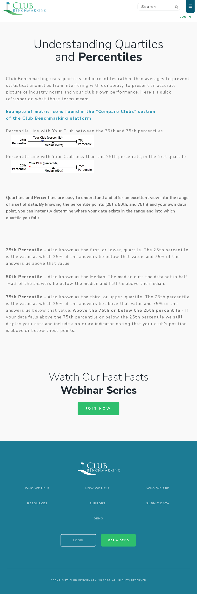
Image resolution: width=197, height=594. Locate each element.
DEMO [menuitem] (99, 518)
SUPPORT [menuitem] (97, 503)
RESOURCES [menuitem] (37, 503)
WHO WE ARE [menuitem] (158, 488)
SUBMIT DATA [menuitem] (157, 503)
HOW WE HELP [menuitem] (97, 488)
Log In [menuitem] (185, 17)
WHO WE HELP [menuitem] (37, 488)
